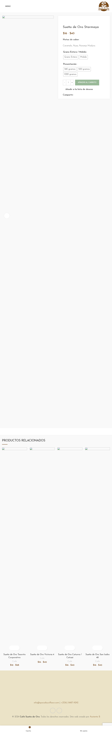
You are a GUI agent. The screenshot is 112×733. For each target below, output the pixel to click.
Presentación (69, 64)
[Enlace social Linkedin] (85, 95)
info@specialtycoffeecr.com (46, 703)
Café (14, 661)
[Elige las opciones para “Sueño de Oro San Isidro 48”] (95, 648)
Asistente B (95, 717)
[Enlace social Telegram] (88, 95)
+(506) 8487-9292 (69, 703)
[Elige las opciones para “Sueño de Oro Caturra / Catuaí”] (67, 648)
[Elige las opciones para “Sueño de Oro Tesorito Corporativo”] (12, 648)
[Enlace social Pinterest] (81, 95)
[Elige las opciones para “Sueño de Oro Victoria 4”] (39, 648)
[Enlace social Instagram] (59, 710)
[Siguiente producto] (103, 21)
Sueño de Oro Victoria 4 (42, 654)
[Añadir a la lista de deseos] (16, 648)
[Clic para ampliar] (7, 215)
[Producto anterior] (98, 21)
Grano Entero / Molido (74, 52)
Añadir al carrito (87, 82)
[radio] (70, 57)
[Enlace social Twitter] (78, 95)
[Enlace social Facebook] (75, 95)
